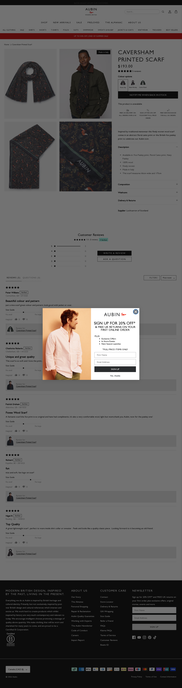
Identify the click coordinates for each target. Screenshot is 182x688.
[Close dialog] (135, 311)
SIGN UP (115, 369)
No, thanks (115, 375)
